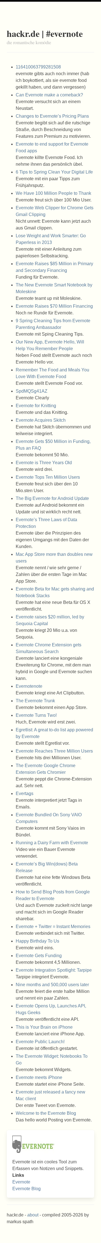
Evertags (24, 793)
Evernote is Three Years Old (44, 462)
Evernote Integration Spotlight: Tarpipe (54, 970)
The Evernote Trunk (35, 700)
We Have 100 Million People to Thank (53, 193)
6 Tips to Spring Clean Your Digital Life (54, 172)
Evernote (21, 1182)
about (32, 1215)
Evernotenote (29, 686)
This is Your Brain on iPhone (44, 1027)
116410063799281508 (38, 67)
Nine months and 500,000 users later (52, 984)
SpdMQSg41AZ (31, 391)
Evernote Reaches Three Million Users (54, 751)
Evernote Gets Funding (39, 955)
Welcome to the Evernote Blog (46, 1113)
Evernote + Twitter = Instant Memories (53, 926)
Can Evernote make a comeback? (49, 94)
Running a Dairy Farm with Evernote (52, 842)
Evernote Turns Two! (36, 715)
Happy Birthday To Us (37, 941)
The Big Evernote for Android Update (52, 498)
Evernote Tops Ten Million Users (48, 477)
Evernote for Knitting (36, 405)
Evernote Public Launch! (40, 1041)
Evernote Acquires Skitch (41, 420)
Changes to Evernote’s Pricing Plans (52, 116)
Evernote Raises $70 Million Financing (54, 306)
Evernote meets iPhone (39, 1077)
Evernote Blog (26, 1188)
